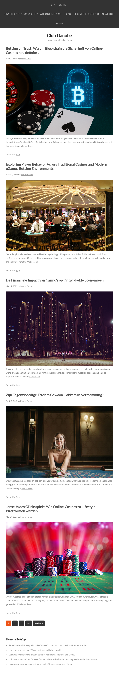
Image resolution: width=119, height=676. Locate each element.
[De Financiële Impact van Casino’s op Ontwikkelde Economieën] (59, 365)
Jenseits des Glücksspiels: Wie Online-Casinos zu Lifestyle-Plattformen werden (60, 14)
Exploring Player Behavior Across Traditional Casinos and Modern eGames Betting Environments (56, 166)
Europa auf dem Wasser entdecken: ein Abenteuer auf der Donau (40, 663)
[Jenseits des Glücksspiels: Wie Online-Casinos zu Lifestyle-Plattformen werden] (59, 592)
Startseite (58, 4)
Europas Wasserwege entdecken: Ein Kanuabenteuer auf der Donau (42, 654)
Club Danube (59, 35)
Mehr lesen (27, 145)
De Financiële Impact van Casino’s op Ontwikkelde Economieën (55, 280)
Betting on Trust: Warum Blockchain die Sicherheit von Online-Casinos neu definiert (54, 50)
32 (28, 623)
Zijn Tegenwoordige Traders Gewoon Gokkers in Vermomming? (54, 395)
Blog (59, 23)
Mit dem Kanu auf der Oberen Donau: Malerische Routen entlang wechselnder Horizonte (53, 659)
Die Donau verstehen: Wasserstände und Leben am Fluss (36, 649)
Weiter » (39, 623)
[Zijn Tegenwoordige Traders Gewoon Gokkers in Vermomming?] (59, 477)
